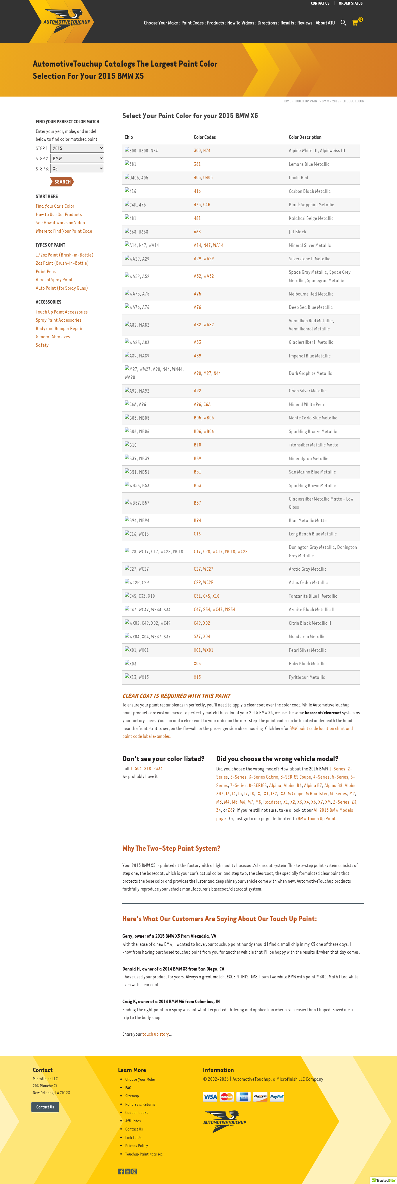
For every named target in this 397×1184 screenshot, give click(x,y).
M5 (234, 802)
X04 (206, 636)
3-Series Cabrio (263, 777)
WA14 (218, 245)
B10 (197, 445)
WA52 (208, 276)
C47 (197, 609)
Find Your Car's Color (55, 206)
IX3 (282, 793)
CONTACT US (320, 3)
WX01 (208, 650)
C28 (206, 551)
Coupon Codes (136, 1112)
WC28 (242, 551)
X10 (215, 596)
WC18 (230, 551)
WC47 (217, 609)
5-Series (340, 777)
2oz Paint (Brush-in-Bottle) (62, 263)
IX (258, 793)
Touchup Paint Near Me (144, 1154)
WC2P (208, 582)
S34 (206, 609)
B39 (197, 458)
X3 (299, 802)
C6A (207, 404)
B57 (197, 503)
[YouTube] (127, 1171)
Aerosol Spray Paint (54, 279)
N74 (206, 150)
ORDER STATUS (351, 3)
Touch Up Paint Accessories (62, 312)
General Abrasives (53, 336)
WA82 (208, 324)
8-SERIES (258, 785)
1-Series (337, 769)
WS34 (230, 609)
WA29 (208, 258)
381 (197, 164)
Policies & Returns (140, 1104)
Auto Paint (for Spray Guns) (62, 288)
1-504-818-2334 (146, 768)
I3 (228, 793)
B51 (197, 472)
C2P (197, 582)
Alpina (275, 785)
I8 (252, 793)
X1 (285, 802)
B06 (197, 431)
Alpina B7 (313, 785)
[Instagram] (134, 1171)
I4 (234, 793)
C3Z (197, 596)
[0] (355, 25)
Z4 (218, 810)
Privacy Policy (136, 1145)
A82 (197, 324)
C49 (197, 623)
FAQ (128, 1087)
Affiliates (133, 1121)
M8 (258, 802)
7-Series (238, 785)
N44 (217, 373)
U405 (208, 177)
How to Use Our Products (59, 214)
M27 (207, 373)
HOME (286, 101)
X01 (197, 650)
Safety (42, 345)
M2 (352, 793)
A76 (197, 307)
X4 (306, 802)
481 (197, 218)
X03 (197, 663)
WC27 (208, 569)
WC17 (217, 551)
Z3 (354, 802)
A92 (197, 391)
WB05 (208, 418)
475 (197, 204)
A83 (197, 342)
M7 (250, 802)
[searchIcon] (343, 23)
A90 (197, 373)
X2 (292, 802)
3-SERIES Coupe (295, 777)
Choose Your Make (140, 1079)
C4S (206, 596)
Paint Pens (46, 271)
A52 (197, 276)
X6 (313, 802)
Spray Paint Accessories (58, 320)
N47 (207, 245)
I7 (246, 793)
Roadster (272, 802)
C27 (197, 569)
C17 (197, 551)
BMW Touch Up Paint (317, 818)
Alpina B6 (293, 785)
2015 (335, 101)
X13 (197, 677)
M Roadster (317, 793)
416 (197, 191)
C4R (206, 204)
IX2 (274, 793)
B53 (197, 485)
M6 (242, 802)
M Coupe (295, 793)
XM (328, 802)
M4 (227, 802)
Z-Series (341, 802)
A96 (197, 404)
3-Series (238, 777)
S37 (197, 636)
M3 (219, 802)
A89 (197, 356)
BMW (325, 101)
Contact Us (45, 1107)
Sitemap (132, 1096)
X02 (206, 623)
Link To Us (133, 1137)
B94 (197, 520)
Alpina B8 (333, 785)
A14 (197, 245)
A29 (197, 258)
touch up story (155, 1034)
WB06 (208, 431)
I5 (240, 793)
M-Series (338, 793)
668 (197, 231)
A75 (197, 294)
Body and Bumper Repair (59, 328)
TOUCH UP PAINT (306, 101)
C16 (197, 534)
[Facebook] (121, 1171)
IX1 (265, 793)
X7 (320, 802)
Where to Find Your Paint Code (64, 231)
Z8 (230, 810)
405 (197, 177)
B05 (197, 418)
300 (197, 150)
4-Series (321, 777)
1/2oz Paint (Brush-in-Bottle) (65, 255)
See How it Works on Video (60, 222)
